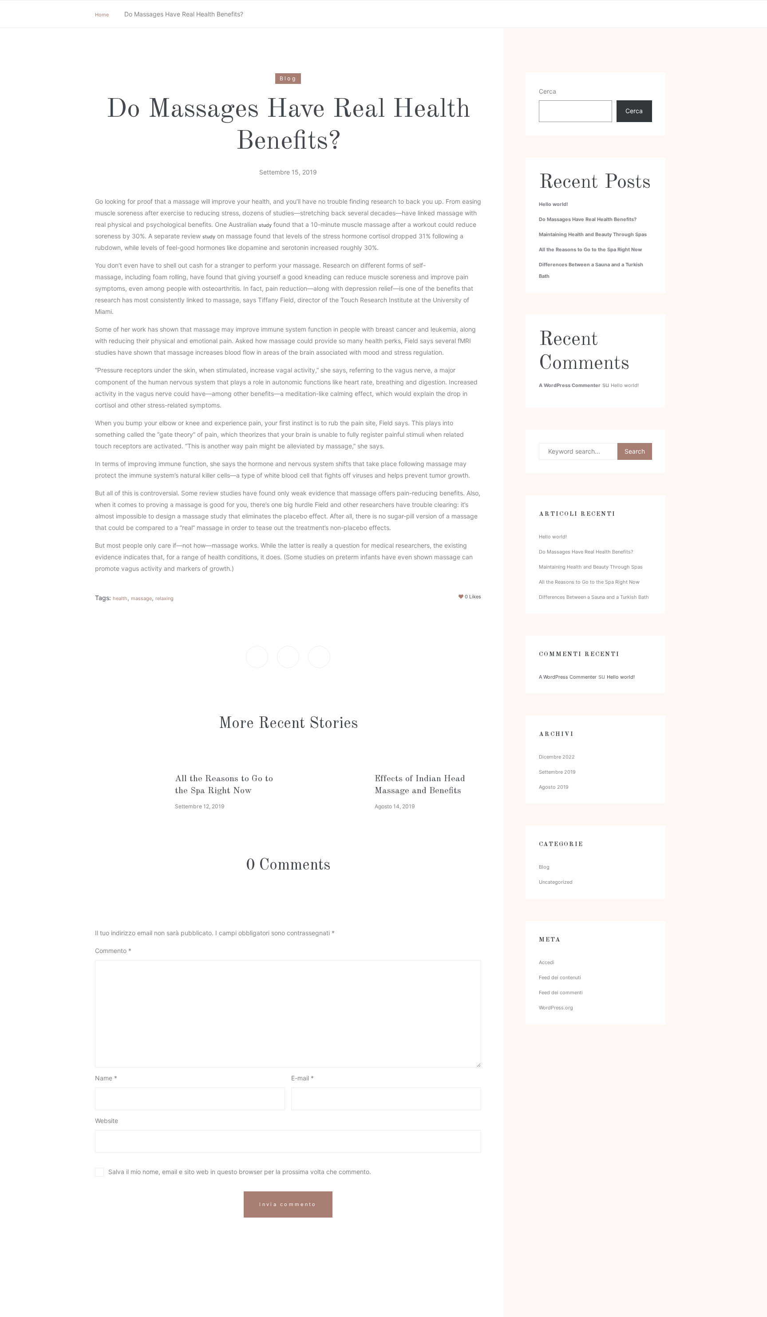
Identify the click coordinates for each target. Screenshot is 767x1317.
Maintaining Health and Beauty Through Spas (593, 234)
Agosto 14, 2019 (395, 806)
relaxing (164, 598)
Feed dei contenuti (560, 977)
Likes (473, 596)
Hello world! (553, 204)
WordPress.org (556, 1008)
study (265, 225)
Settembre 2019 (557, 772)
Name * (106, 1078)
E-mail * (302, 1078)
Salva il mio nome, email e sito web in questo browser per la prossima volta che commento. (239, 1171)
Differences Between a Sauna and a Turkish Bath (594, 597)
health (120, 598)
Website (106, 1121)
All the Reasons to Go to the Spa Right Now (590, 249)
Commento (113, 951)
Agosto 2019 (554, 787)
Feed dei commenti (561, 992)
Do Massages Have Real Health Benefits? (588, 219)
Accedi (546, 962)
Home (102, 15)
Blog (288, 78)
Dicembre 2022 (557, 757)
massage (141, 598)
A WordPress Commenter (570, 385)
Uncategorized (556, 882)
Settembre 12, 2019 (200, 806)
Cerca (547, 91)
